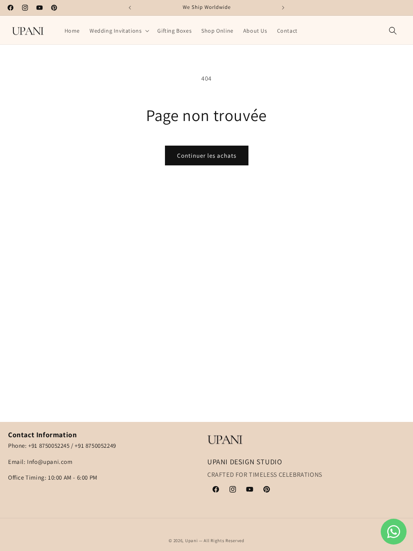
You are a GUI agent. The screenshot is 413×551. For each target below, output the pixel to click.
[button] (118, 30)
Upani (191, 540)
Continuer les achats (206, 155)
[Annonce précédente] (130, 7)
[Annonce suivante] (283, 7)
